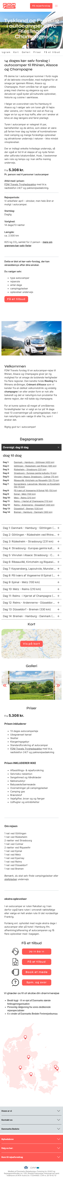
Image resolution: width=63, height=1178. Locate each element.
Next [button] (58, 685)
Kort (16, 52)
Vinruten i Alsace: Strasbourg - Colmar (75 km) (36, 476)
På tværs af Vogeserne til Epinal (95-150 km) (35, 490)
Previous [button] (4, 685)
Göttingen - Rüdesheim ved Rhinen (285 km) (35, 466)
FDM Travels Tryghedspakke (20, 184)
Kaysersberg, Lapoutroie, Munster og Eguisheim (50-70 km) (37, 485)
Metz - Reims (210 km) (25, 497)
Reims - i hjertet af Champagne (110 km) (33, 501)
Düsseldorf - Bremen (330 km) (28, 508)
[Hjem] (9, 6)
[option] (31, 685)
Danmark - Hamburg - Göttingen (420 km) (34, 462)
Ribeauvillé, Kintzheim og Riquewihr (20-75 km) (36, 480)
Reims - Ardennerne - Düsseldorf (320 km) (34, 505)
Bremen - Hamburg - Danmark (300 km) (33, 512)
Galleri (26, 52)
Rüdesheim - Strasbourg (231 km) (30, 469)
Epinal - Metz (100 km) (25, 494)
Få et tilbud (52, 52)
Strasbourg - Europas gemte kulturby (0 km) (35, 473)
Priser (37, 52)
